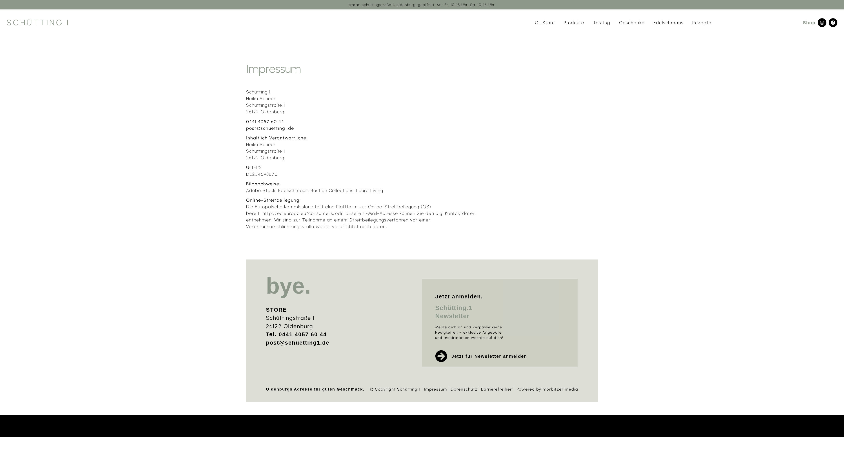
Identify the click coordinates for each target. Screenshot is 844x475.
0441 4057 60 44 (265, 121)
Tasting (601, 22)
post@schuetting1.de (270, 128)
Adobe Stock (261, 190)
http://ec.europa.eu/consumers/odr (302, 213)
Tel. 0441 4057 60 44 (296, 334)
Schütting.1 (38, 22)
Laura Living (369, 190)
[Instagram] (822, 22)
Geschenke (632, 22)
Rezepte (701, 22)
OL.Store (545, 22)
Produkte (574, 22)
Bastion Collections (332, 190)
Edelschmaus (668, 22)
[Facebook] (833, 22)
